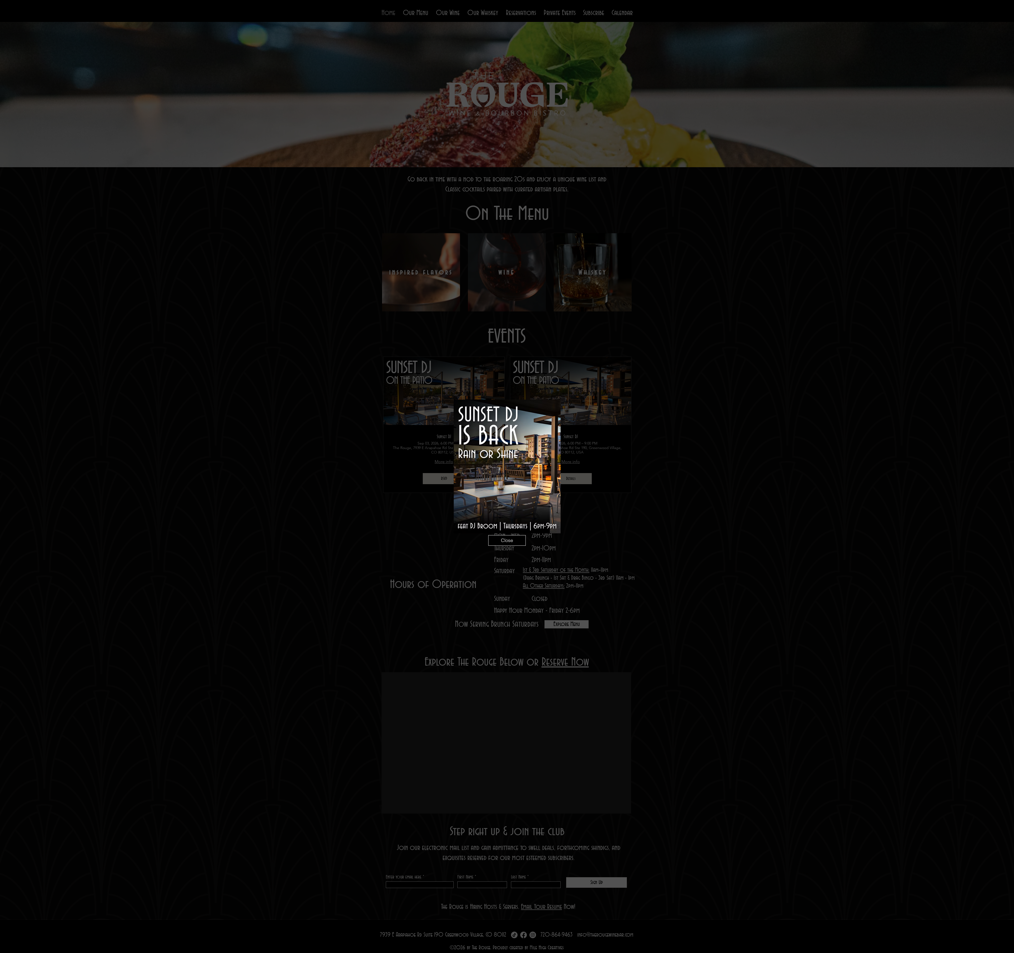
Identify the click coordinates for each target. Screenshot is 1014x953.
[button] (507, 540)
